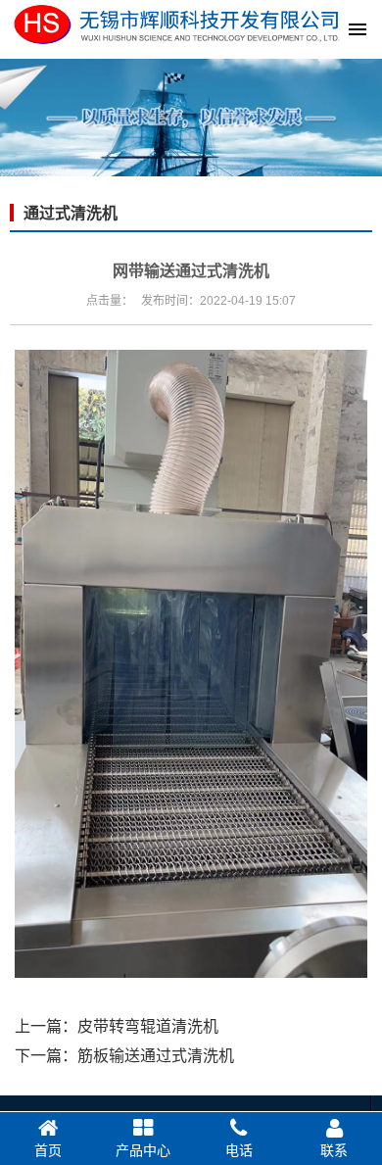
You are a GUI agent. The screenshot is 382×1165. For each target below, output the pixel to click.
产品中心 (143, 1150)
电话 (239, 1150)
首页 (48, 1150)
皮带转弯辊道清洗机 (147, 1026)
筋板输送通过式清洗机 (155, 1055)
